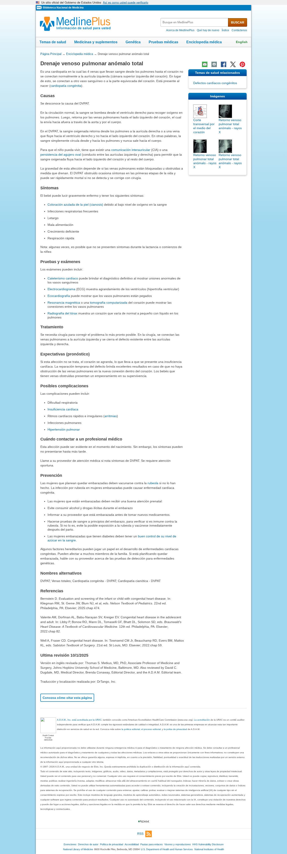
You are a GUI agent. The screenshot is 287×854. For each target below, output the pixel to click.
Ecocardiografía (59, 296)
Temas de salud (52, 42)
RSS (140, 834)
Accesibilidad (132, 844)
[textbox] (195, 22)
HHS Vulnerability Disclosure (208, 844)
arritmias (110, 416)
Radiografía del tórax (62, 313)
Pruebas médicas (163, 42)
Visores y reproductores (177, 844)
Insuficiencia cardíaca (63, 409)
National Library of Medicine (78, 849)
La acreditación (202, 720)
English (242, 42)
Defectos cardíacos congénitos (215, 83)
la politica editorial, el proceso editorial (141, 729)
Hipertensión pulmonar (64, 429)
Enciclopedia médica (204, 42)
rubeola (153, 483)
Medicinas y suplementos (95, 42)
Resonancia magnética (64, 302)
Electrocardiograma (61, 289)
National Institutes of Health (209, 849)
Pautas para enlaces (151, 844)
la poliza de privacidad (175, 729)
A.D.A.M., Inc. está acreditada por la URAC (79, 720)
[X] (233, 64)
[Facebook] (223, 64)
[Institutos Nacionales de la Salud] (40, 7)
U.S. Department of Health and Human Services (167, 849)
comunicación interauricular (130, 150)
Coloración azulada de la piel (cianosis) (75, 204)
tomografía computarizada (108, 302)
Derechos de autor (88, 844)
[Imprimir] (214, 64)
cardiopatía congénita (65, 85)
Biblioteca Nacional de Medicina (63, 7)
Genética (133, 42)
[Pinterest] (242, 64)
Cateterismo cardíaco (63, 278)
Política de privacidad (111, 844)
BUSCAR (237, 22)
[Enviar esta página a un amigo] (204, 64)
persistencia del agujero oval (60, 154)
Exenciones (70, 844)
